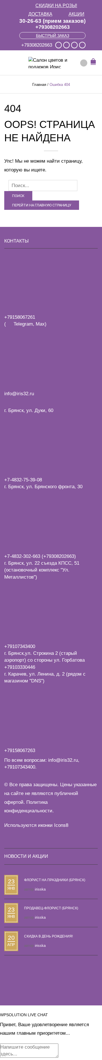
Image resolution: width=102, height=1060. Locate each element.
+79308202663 (52, 27)
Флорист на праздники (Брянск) (54, 880)
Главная (39, 84)
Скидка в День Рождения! (48, 936)
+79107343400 (19, 767)
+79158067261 (19, 317)
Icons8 (61, 825)
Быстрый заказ (52, 35)
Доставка (40, 14)
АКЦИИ (76, 14)
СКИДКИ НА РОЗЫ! (56, 5)
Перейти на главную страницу (41, 205)
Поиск (18, 196)
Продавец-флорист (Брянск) (51, 908)
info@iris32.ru (63, 760)
